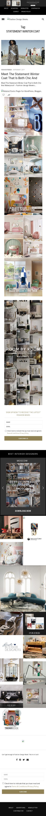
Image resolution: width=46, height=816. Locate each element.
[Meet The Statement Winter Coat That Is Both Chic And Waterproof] (23, 52)
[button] (43, 488)
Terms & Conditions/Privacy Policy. (18, 433)
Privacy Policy (26, 12)
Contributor (35, 8)
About (6, 8)
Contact (16, 12)
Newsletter (24, 8)
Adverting (14, 8)
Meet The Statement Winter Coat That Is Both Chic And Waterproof (20, 77)
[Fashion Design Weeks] (17, 19)
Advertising (20, 807)
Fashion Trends (6, 70)
